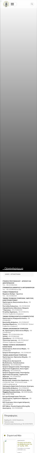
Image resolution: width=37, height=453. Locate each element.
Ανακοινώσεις (21, 440)
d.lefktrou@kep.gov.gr (10, 384)
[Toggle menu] (12, 4)
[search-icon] (32, 4)
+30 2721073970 (27, 424)
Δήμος (7, 274)
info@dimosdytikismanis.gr (13, 424)
